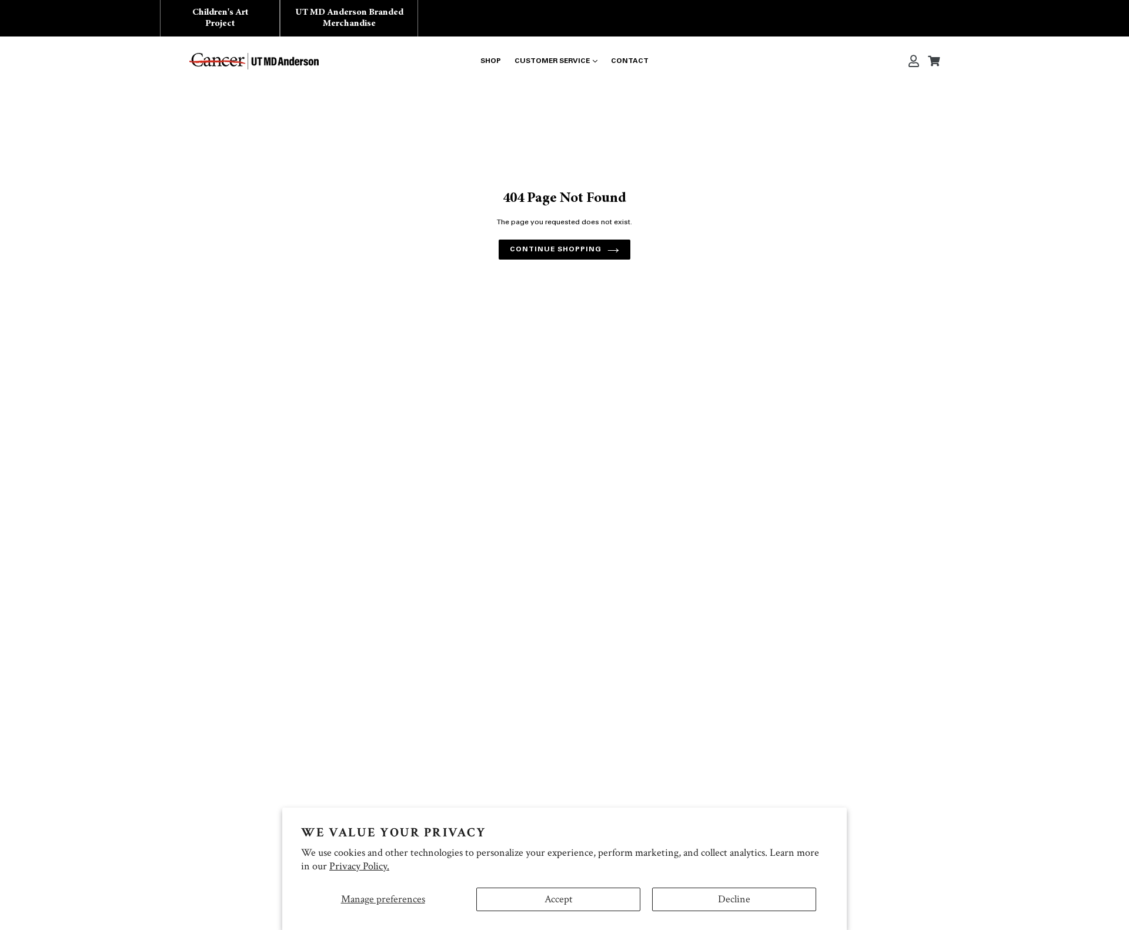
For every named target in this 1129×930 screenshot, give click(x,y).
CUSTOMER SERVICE (552, 61)
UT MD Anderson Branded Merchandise (349, 18)
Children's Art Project (220, 18)
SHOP (490, 61)
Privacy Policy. (359, 866)
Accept (559, 899)
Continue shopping (555, 249)
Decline (734, 899)
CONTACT (630, 61)
